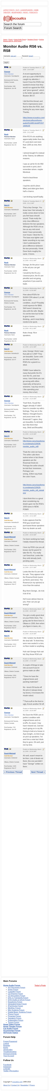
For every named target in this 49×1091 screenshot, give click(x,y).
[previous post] (6, 130)
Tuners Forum (13, 1022)
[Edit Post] (43, 67)
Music (25, 12)
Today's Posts (40, 985)
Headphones (17, 12)
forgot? (31, 56)
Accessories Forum (11, 1031)
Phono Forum (13, 1014)
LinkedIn (6, 1069)
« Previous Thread (13, 772)
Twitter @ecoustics (11, 1071)
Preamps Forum (14, 1016)
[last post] (7, 67)
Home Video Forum (11, 1024)
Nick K (6, 205)
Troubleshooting (9, 1052)
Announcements (10, 1054)
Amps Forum (13, 990)
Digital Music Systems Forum (19, 1012)
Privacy (32, 1085)
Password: (27, 56)
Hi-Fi (17, 10)
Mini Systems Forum (16, 1010)
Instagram (7, 1067)
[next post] (6, 67)
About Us (6, 1085)
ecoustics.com (17, 1082)
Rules (5, 1048)
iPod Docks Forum (15, 1006)
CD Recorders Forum (16, 996)
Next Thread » (38, 772)
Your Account (8, 1056)
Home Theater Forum (12, 1026)
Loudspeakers (27, 10)
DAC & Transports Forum (18, 998)
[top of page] (5, 67)
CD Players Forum (15, 994)
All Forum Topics (10, 1033)
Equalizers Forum (15, 1002)
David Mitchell (9, 537)
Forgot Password (10, 1041)
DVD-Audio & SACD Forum (19, 1000)
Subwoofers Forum (15, 1020)
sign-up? (13, 56)
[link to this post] (10, 67)
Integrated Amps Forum (17, 1004)
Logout (6, 1043)
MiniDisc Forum (14, 1008)
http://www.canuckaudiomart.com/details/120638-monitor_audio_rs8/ (34, 443)
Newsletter (24, 1085)
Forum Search (12, 28)
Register (6, 1046)
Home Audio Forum (11, 985)
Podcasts (33, 12)
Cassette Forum (14, 992)
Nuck (6, 134)
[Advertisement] (24, 877)
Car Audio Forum (10, 1029)
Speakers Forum (14, 1018)
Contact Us (15, 1085)
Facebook (7, 1065)
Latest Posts (8, 10)
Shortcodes (8, 1050)
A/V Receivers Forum (16, 987)
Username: (10, 56)
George (7, 72)
